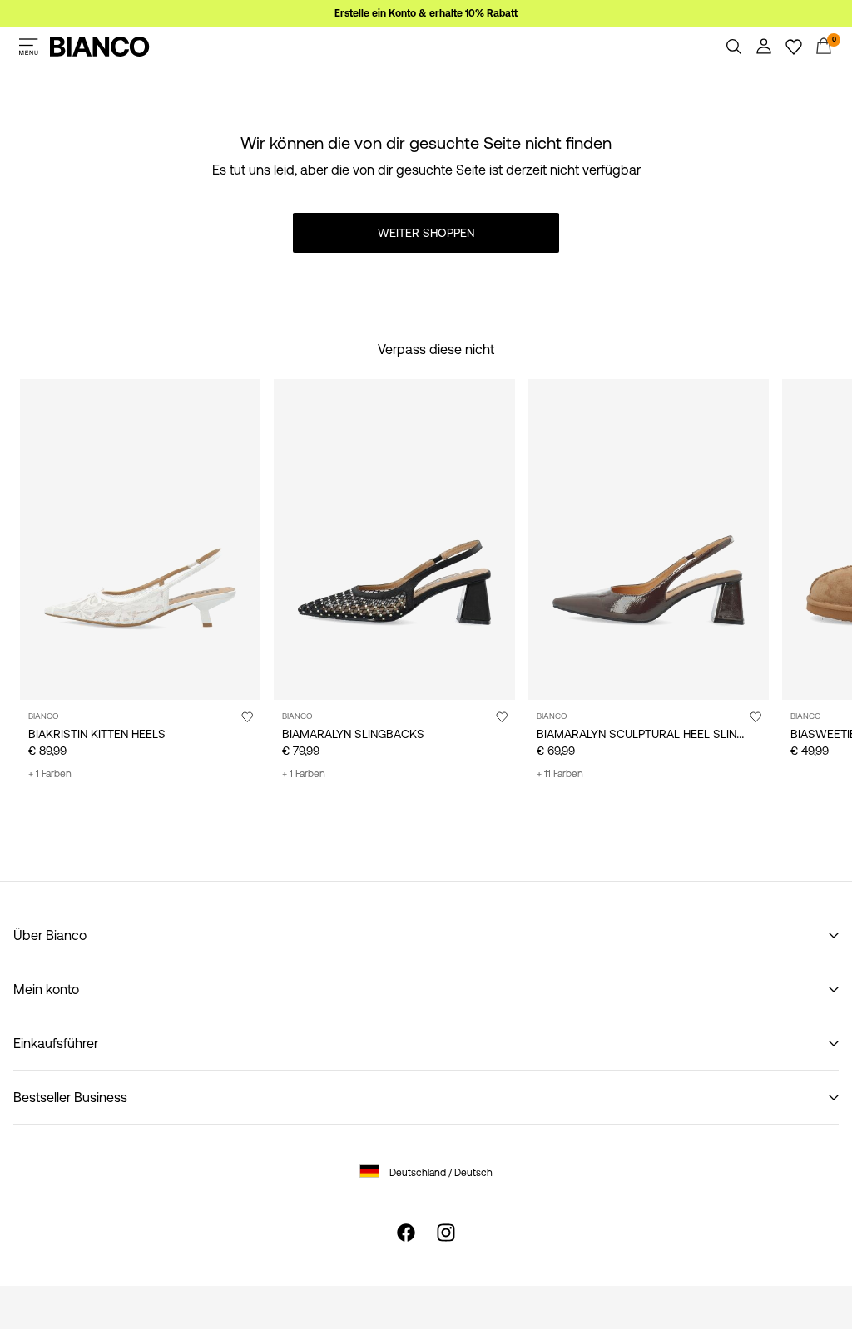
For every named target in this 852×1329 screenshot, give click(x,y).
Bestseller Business (70, 1097)
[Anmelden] (764, 47)
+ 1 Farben (50, 774)
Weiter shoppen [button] (426, 232)
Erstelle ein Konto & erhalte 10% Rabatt (426, 13)
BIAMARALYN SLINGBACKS (353, 734)
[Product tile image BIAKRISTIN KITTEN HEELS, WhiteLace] (140, 539)
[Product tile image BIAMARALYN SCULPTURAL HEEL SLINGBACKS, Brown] (648, 539)
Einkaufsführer (55, 1043)
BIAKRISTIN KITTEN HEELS (97, 734)
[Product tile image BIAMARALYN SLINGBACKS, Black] (394, 539)
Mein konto (46, 989)
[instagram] (446, 1232)
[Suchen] (734, 47)
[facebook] (406, 1232)
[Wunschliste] (794, 47)
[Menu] (28, 47)
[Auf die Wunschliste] (247, 716)
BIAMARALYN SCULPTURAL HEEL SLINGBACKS (660, 734)
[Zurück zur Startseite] (100, 46)
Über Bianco (50, 935)
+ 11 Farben (560, 774)
